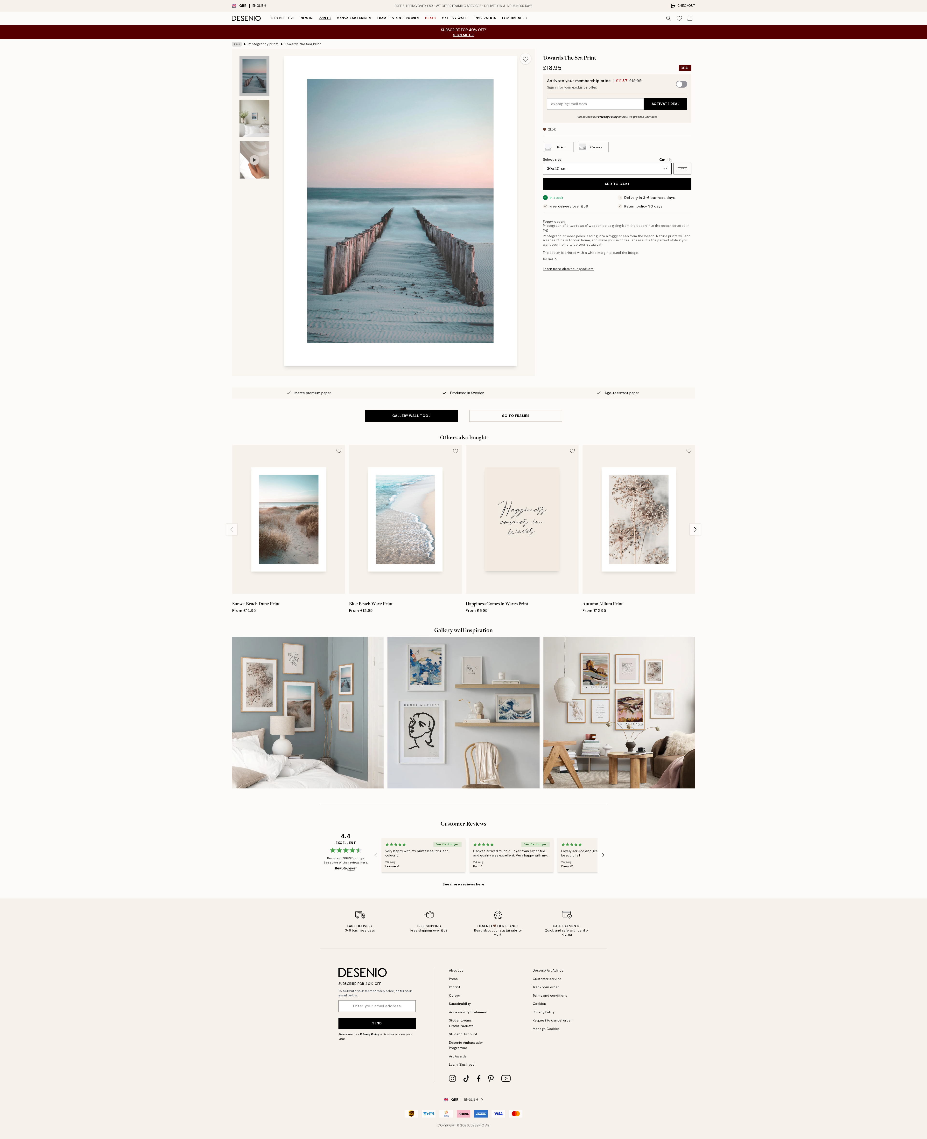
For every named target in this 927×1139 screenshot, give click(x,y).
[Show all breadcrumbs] (237, 44)
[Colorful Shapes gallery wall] (619, 712)
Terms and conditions (550, 996)
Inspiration (486, 18)
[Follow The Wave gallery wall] (463, 712)
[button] (682, 168)
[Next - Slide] (695, 529)
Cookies (539, 1004)
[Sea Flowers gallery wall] (308, 712)
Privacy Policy (608, 116)
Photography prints (263, 44)
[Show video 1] (254, 160)
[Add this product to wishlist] (525, 58)
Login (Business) (462, 1065)
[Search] (668, 18)
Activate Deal (666, 104)
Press (453, 979)
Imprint (454, 987)
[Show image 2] (254, 118)
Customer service (547, 979)
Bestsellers (283, 18)
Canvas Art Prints (354, 18)
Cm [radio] (662, 159)
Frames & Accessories (398, 18)
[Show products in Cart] (690, 18)
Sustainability (460, 1004)
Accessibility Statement (468, 1012)
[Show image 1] (254, 76)
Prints (325, 18)
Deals (430, 18)
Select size (552, 159)
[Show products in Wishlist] (679, 18)
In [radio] (670, 159)
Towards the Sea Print (303, 44)
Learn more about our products (568, 269)
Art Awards (458, 1056)
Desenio (478, 1125)
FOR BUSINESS (514, 18)
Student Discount (463, 1034)
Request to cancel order (552, 1020)
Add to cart (617, 184)
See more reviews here (463, 884)
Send (377, 1023)
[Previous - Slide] (232, 529)
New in (307, 18)
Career (454, 996)
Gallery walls (455, 18)
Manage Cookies (546, 1029)
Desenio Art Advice (548, 970)
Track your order (546, 987)
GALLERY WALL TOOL (411, 416)
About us (456, 970)
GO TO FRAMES (516, 416)
